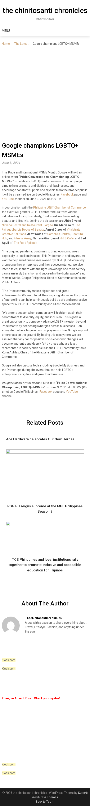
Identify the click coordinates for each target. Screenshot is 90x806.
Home (6, 43)
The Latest (21, 43)
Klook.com (8, 660)
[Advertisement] (45, 93)
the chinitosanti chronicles (45, 10)
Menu (6, 30)
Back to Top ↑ (45, 801)
